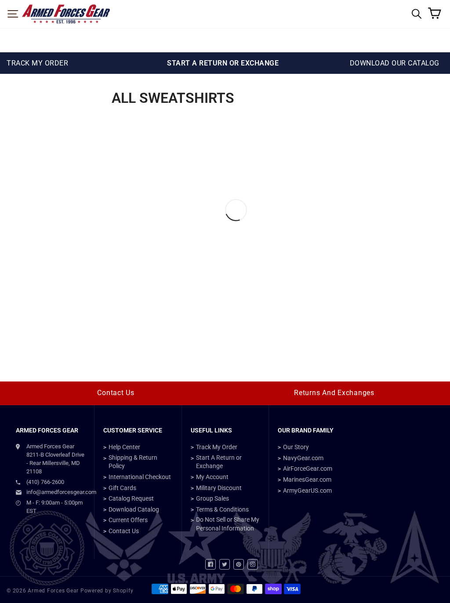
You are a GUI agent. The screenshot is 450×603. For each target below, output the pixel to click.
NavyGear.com (303, 457)
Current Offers (128, 519)
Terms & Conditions (222, 509)
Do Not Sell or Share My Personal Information (227, 524)
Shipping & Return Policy (133, 462)
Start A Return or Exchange (219, 462)
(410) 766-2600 (45, 482)
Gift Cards (122, 487)
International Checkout (140, 476)
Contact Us (115, 393)
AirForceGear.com (307, 468)
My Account (212, 476)
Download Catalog (134, 509)
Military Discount (219, 487)
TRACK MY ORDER (37, 63)
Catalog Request (131, 498)
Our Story (296, 446)
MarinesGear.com (307, 479)
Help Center (124, 446)
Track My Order (216, 446)
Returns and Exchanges (334, 393)
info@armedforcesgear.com (55, 492)
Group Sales (212, 498)
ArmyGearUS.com (307, 490)
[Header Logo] (66, 14)
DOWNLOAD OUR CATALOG (394, 63)
